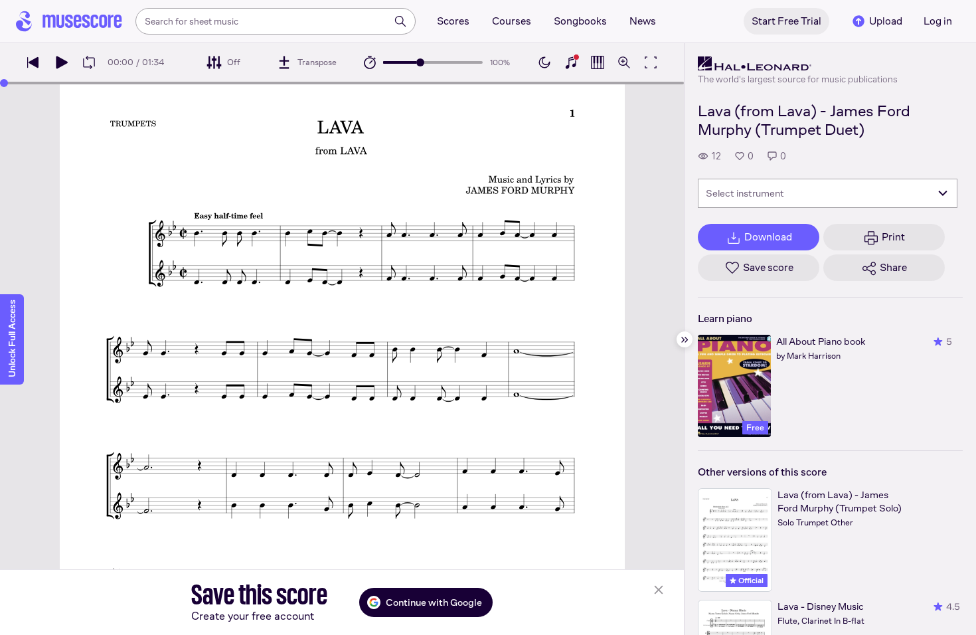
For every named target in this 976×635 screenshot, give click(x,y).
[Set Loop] (89, 62)
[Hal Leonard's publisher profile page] (798, 63)
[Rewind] (33, 62)
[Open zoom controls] (624, 62)
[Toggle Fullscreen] (650, 62)
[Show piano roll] (597, 62)
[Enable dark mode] (544, 62)
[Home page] (69, 21)
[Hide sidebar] (684, 339)
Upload (885, 21)
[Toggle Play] (61, 62)
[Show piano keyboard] (571, 62)
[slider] (420, 62)
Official (750, 580)
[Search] (400, 21)
